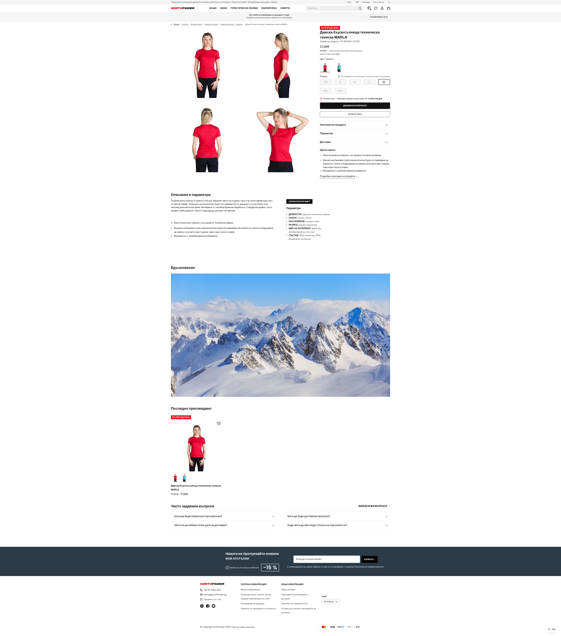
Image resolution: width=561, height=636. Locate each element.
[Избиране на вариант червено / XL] (175, 477)
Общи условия (288, 589)
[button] (213, 8)
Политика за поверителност (294, 603)
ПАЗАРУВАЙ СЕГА (379, 16)
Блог (349, 2)
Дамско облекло (211, 24)
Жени (223, 8)
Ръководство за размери (252, 603)
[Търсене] (360, 8)
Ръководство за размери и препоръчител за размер (365, 76)
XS (328, 83)
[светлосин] (339, 67)
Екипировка (269, 8)
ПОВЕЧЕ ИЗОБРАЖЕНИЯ (298, 167)
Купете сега (355, 114)
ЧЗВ (357, 2)
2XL (327, 91)
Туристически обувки (244, 8)
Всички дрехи (196, 24)
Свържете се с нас (212, 599)
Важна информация (250, 589)
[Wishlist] (376, 8)
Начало (185, 24)
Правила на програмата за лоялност (258, 608)
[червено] (325, 67)
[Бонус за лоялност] (369, 8)
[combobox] (334, 8)
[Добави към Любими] (219, 423)
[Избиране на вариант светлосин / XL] (184, 477)
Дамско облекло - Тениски (231, 24)
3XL (342, 91)
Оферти (285, 8)
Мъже (213, 8)
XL (384, 82)
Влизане (366, 2)
